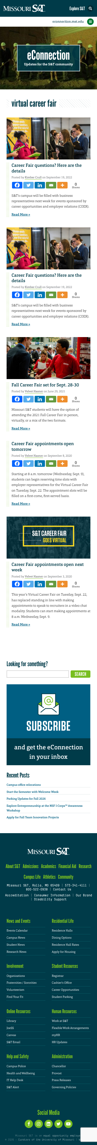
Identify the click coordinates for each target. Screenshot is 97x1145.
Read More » (21, 215)
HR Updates (59, 1042)
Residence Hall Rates (65, 945)
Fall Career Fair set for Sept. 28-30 (45, 385)
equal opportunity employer (62, 1135)
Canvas (11, 1035)
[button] (90, 8)
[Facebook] (17, 185)
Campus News (16, 938)
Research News (16, 952)
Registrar (58, 976)
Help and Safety (18, 1056)
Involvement (15, 966)
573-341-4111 (75, 885)
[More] (62, 185)
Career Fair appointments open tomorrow (43, 446)
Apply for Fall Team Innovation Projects (33, 817)
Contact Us (62, 889)
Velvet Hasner (34, 391)
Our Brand (84, 895)
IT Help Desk (15, 1080)
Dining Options (62, 938)
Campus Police (16, 1066)
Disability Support (50, 899)
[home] (33, 8)
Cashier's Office (62, 983)
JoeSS (10, 1028)
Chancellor (59, 1066)
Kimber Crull (33, 177)
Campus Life (32, 877)
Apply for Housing (64, 952)
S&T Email (13, 1042)
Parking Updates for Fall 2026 (26, 799)
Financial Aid (67, 866)
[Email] (51, 185)
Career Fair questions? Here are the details (47, 168)
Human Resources (64, 1011)
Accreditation (16, 895)
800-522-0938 (37, 889)
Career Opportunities (65, 990)
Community (65, 877)
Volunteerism (15, 990)
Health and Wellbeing (21, 1073)
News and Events (18, 921)
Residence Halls (62, 930)
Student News (16, 945)
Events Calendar (17, 930)
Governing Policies (64, 1087)
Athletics (49, 877)
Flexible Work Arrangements (70, 1028)
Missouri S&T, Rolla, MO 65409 (33, 885)
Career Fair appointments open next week (48, 567)
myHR (56, 1035)
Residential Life (63, 921)
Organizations (16, 976)
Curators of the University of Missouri (46, 1139)
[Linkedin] (40, 185)
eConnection (48, 55)
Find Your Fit (15, 997)
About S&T (13, 866)
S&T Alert (13, 1087)
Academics (48, 866)
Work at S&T (60, 1021)
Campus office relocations (24, 785)
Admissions (30, 866)
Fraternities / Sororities (21, 983)
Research (85, 866)
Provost (57, 1073)
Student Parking (62, 997)
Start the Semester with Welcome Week (32, 792)
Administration (62, 1056)
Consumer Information (52, 895)
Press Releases (61, 1080)
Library (11, 1021)
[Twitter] (28, 185)
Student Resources (65, 966)
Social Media (48, 1112)
